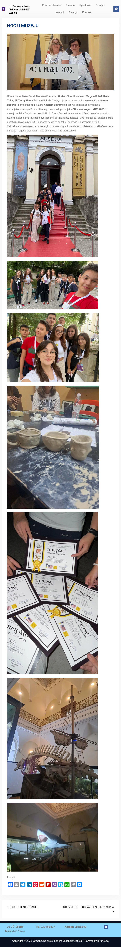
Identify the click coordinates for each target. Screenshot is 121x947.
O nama (70, 5)
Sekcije (100, 5)
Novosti (59, 12)
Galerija (73, 12)
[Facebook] (116, 9)
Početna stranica (51, 5)
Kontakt (86, 12)
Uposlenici (85, 5)
